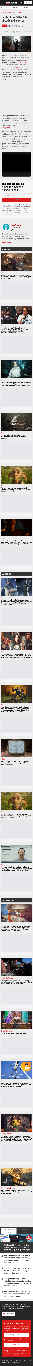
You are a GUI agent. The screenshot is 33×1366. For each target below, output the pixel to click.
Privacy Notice (26, 206)
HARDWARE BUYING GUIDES (9, 1231)
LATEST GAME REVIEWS (24, 1231)
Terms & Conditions (15, 1353)
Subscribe (28, 3)
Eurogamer (6, 128)
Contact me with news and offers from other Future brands (17, 1339)
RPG (10, 12)
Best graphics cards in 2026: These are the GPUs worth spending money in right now (17, 1270)
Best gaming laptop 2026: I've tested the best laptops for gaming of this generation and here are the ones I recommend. (17, 1282)
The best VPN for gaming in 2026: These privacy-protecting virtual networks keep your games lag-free (17, 1247)
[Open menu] (3, 3)
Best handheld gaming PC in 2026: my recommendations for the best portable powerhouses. (17, 1294)
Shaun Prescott (14, 25)
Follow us (17, 31)
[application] (16, 162)
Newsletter (27, 31)
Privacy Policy (23, 1351)
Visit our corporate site (16, 1308)
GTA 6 (26, 7)
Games (4, 12)
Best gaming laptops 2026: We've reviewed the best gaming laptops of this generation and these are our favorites (17, 1259)
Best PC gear (15, 7)
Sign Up (16, 1345)
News (4, 26)
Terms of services (24, 205)
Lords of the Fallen (18, 12)
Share (6, 31)
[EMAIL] (12, 229)
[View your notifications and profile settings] (16, 3)
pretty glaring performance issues (15, 67)
